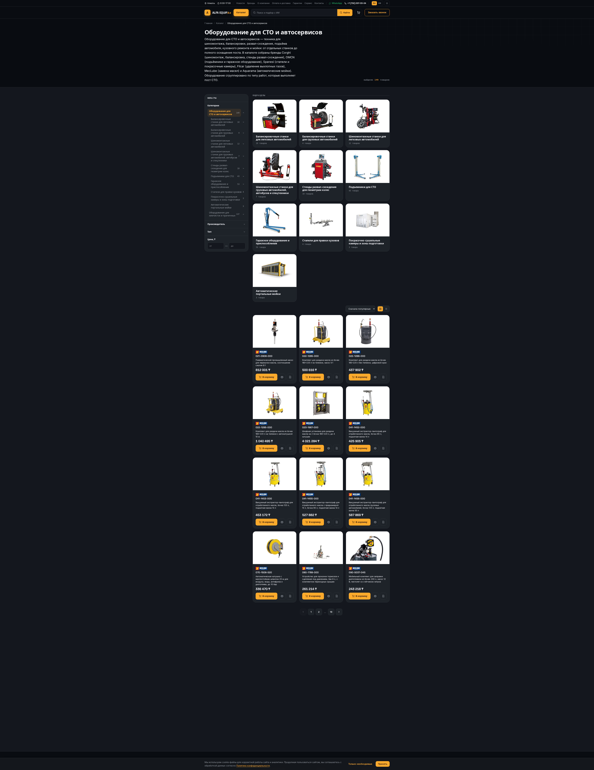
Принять (382, 764)
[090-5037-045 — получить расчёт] (383, 596)
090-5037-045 (357, 572)
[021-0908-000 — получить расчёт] (290, 377)
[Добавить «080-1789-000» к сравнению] (328, 596)
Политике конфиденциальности (253, 765)
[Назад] (303, 612)
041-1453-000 (264, 498)
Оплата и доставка (281, 3)
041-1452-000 (357, 427)
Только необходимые (360, 764)
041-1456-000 (357, 498)
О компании (263, 3)
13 (331, 612)
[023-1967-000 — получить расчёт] (336, 448)
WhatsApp (337, 3)
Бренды (251, 3)
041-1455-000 (310, 498)
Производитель (216, 224)
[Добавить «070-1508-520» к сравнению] (282, 596)
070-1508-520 (264, 572)
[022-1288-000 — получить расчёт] (383, 377)
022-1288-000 (357, 356)
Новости (240, 3)
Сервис (308, 3)
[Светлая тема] (387, 3)
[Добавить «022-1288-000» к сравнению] (375, 377)
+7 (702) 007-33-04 (356, 3)
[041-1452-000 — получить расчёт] (383, 448)
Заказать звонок (377, 12)
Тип (209, 232)
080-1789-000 (310, 572)
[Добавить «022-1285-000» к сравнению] (328, 377)
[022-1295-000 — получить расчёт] (290, 448)
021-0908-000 (264, 356)
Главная (208, 23)
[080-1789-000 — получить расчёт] (336, 596)
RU (374, 3)
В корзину (268, 377)
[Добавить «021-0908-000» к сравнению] (282, 377)
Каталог (241, 12)
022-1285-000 (310, 356)
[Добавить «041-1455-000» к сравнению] (328, 522)
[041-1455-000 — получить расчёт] (336, 522)
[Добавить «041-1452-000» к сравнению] (375, 448)
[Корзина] (358, 12)
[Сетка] (380, 308)
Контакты (319, 3)
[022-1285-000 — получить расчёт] (336, 377)
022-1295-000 (264, 427)
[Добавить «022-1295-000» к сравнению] (282, 448)
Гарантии (297, 3)
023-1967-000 (310, 427)
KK (379, 3)
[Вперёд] (339, 612)
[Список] (386, 308)
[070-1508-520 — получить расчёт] (290, 596)
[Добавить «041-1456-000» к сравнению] (375, 522)
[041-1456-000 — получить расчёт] (383, 522)
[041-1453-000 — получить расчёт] (290, 522)
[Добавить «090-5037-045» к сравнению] (375, 596)
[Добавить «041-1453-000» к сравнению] (282, 522)
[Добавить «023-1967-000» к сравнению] (328, 448)
